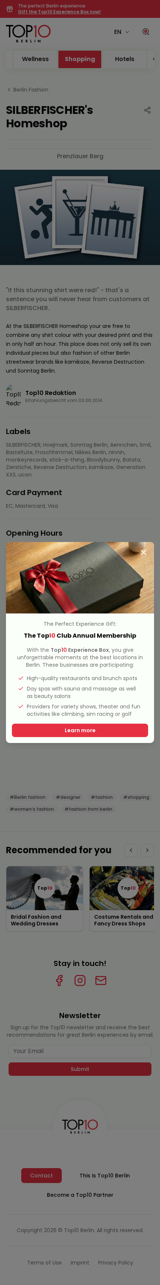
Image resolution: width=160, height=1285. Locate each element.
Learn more (80, 730)
